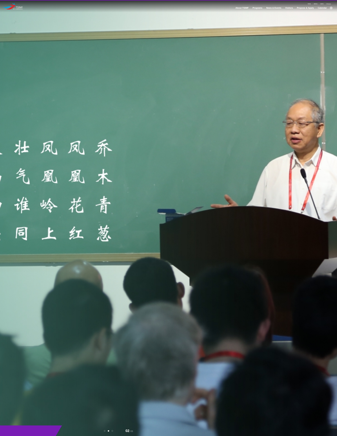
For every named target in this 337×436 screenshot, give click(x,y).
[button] (104, 431)
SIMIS (322, 4)
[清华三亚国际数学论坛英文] (45, 6)
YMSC (309, 4)
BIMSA (316, 4)
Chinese (328, 4)
